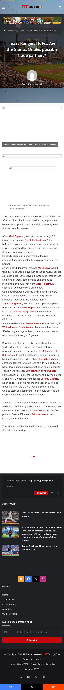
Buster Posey (33, 323)
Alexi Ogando (15, 236)
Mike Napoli (28, 307)
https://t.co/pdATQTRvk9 (40, 480)
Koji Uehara (50, 370)
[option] (32, 483)
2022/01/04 (10, 486)
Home (5, 594)
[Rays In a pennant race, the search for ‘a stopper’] (10, 517)
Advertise (7, 609)
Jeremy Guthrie (49, 378)
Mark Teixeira (43, 283)
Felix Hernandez (41, 414)
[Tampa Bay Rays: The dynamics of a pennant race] (10, 550)
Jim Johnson (33, 370)
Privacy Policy (9, 604)
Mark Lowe (44, 267)
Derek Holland (33, 240)
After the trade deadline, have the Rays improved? (32, 31)
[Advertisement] (33, 568)
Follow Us (41, 493)
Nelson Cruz (40, 410)
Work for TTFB (9, 614)
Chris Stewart (27, 327)
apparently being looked (22, 311)
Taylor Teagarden (12, 303)
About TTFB (8, 599)
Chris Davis (45, 359)
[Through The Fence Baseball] (32, 7)
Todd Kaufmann (30, 84)
